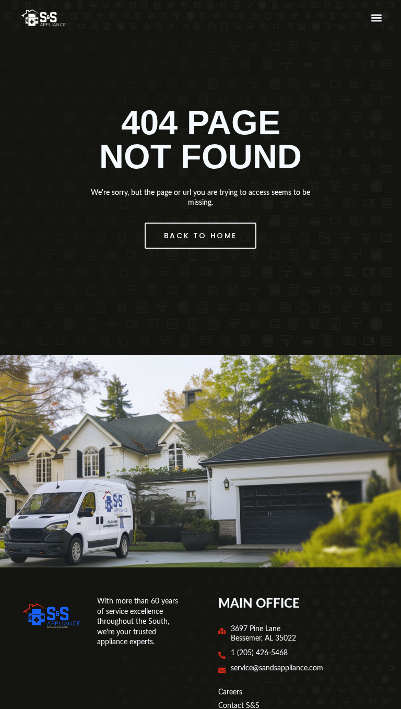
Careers (230, 692)
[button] (376, 18)
